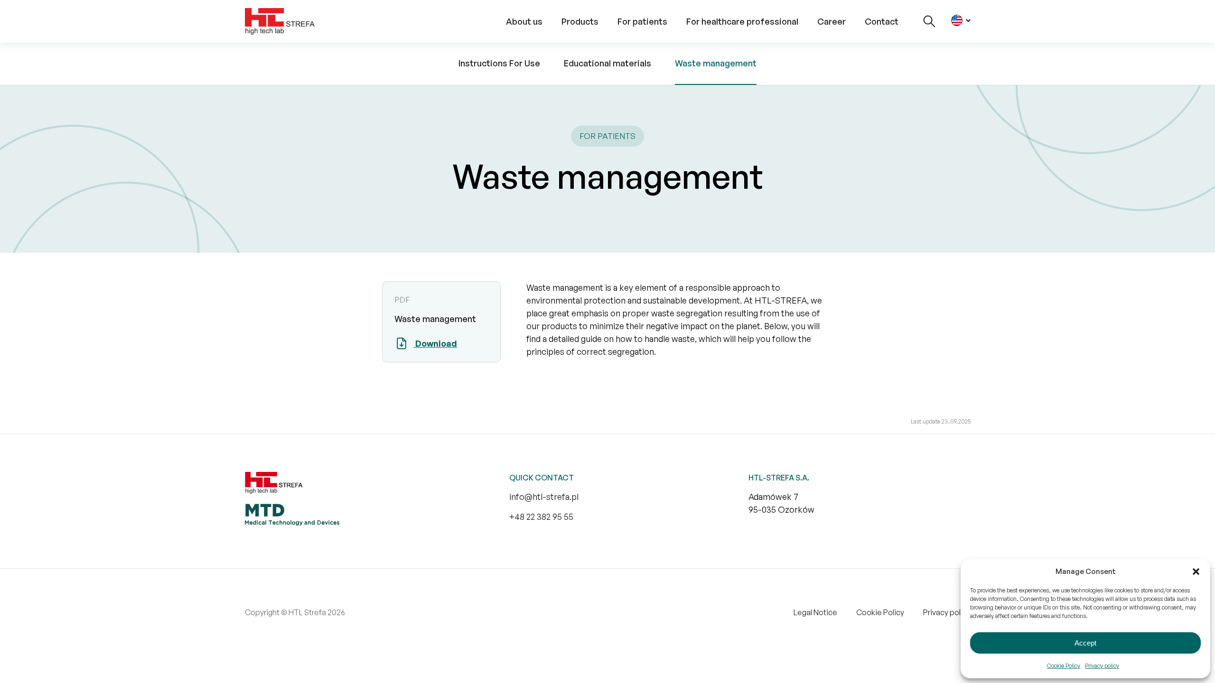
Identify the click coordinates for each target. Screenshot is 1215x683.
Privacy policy (1102, 665)
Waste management (716, 63)
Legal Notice (815, 612)
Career (831, 21)
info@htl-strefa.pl (544, 496)
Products (579, 21)
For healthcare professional (742, 21)
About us (524, 21)
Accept (1085, 643)
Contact (881, 21)
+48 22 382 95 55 (541, 516)
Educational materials (607, 63)
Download (435, 343)
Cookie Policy (1063, 665)
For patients (642, 21)
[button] (1196, 571)
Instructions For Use (499, 63)
